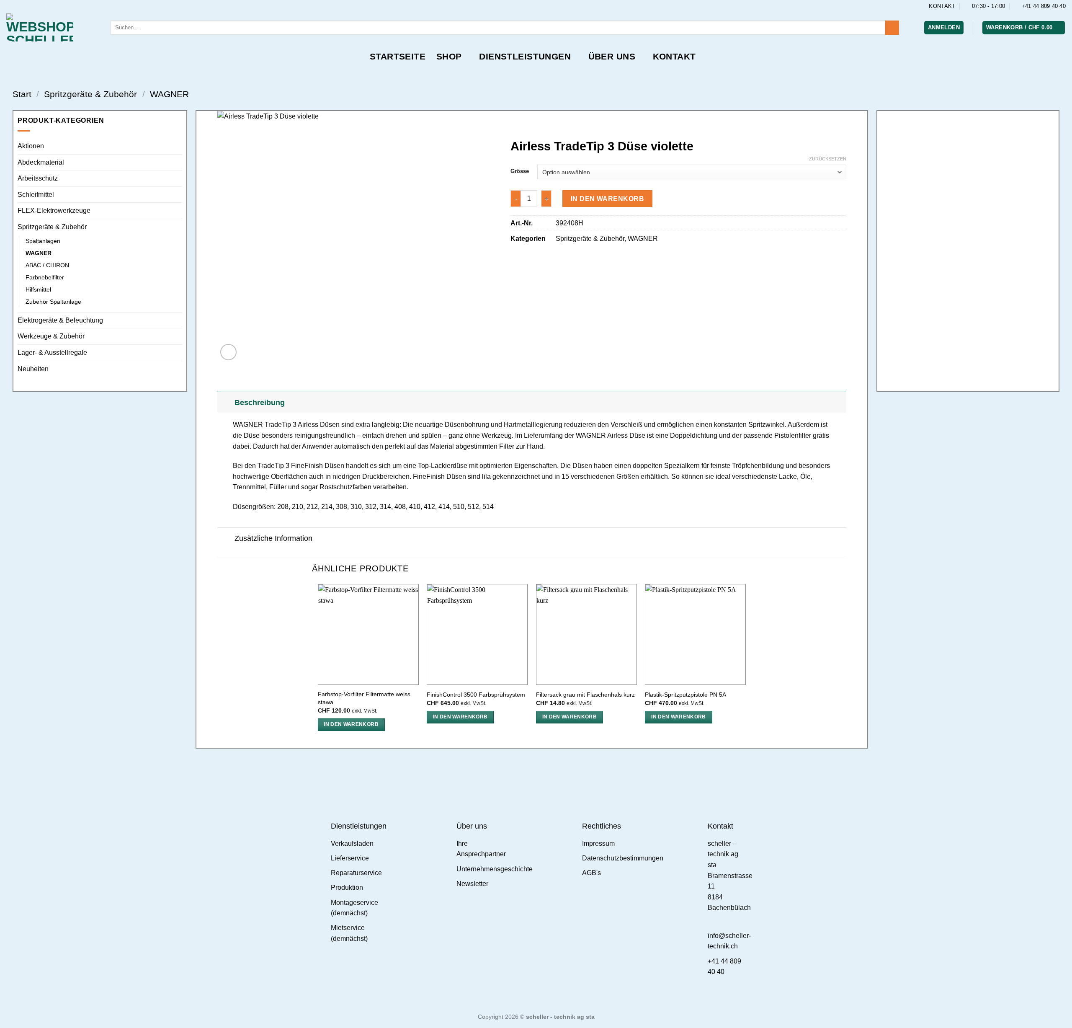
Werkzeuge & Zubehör (51, 336)
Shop (449, 56)
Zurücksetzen (827, 158)
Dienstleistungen (525, 56)
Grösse (519, 171)
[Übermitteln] (892, 28)
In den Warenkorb (607, 198)
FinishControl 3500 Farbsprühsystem (476, 694)
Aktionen (31, 146)
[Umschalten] (225, 402)
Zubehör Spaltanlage (53, 301)
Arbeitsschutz (38, 178)
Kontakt (674, 56)
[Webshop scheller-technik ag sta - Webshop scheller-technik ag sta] (52, 27)
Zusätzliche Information (273, 538)
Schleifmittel (36, 194)
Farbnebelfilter (45, 277)
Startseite (397, 56)
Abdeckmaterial (41, 162)
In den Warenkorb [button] (351, 724)
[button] (944, 28)
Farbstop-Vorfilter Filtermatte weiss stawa (364, 698)
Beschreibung (259, 402)
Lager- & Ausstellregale (52, 352)
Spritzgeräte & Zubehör (90, 94)
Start (22, 94)
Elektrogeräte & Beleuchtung (60, 320)
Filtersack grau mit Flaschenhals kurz (585, 694)
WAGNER (169, 94)
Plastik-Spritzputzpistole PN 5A (685, 694)
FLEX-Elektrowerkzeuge (54, 210)
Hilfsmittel (38, 289)
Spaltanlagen (43, 241)
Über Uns (611, 56)
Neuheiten (33, 368)
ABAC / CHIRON (47, 265)
